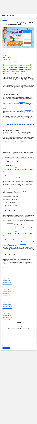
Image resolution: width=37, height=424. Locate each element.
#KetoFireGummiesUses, (6, 293)
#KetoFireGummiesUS (6, 276)
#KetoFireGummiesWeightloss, (7, 302)
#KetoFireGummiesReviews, (7, 289)
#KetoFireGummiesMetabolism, (7, 308)
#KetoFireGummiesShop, (6, 319)
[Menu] (35, 15)
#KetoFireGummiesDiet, (6, 280)
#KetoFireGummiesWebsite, (7, 295)
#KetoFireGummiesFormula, (7, 282)
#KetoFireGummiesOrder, (6, 297)
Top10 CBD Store (7, 16)
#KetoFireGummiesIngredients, (7, 284)
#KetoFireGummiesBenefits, (7, 315)
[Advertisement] (18, 7)
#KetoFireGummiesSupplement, (7, 306)
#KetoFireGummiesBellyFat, (7, 304)
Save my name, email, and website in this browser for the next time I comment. (15, 345)
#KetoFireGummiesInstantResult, (8, 317)
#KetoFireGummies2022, (6, 313)
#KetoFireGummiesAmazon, (7, 278)
